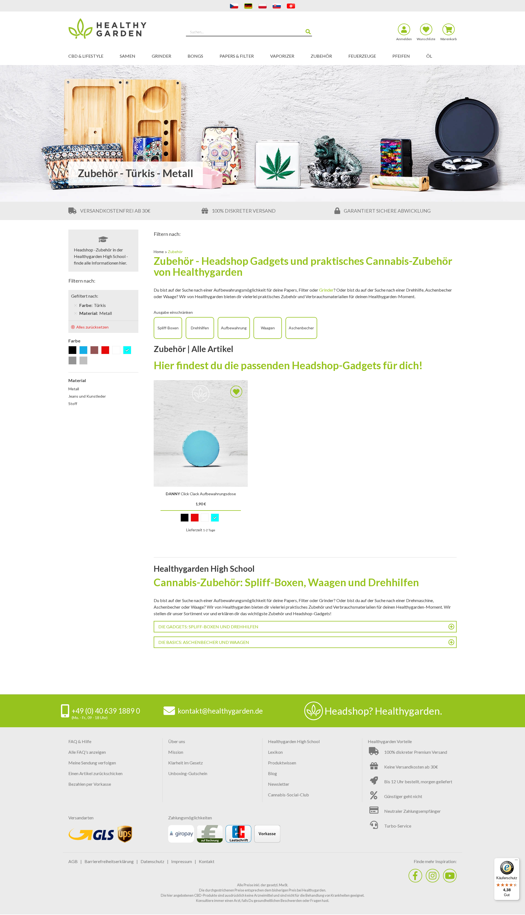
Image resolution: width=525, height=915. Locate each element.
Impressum (181, 861)
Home (159, 251)
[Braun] (95, 350)
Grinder (326, 289)
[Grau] (73, 360)
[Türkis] (128, 350)
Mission (175, 752)
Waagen (268, 327)
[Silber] (84, 360)
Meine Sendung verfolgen (92, 762)
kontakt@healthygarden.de (220, 710)
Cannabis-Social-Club (288, 794)
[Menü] (516, 861)
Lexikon (275, 752)
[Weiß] (117, 350)
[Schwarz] (73, 350)
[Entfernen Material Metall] (75, 313)
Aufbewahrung (234, 327)
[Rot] (106, 350)
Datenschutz (152, 861)
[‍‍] (415, 875)
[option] (184, 518)
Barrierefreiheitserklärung (109, 861)
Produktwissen (282, 762)
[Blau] (84, 350)
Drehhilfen (200, 327)
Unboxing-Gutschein (187, 773)
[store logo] (116, 29)
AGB (73, 861)
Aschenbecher (301, 327)
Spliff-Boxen (168, 327)
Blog (272, 773)
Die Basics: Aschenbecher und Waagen (203, 642)
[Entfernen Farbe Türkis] (75, 305)
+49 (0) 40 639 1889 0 (106, 710)
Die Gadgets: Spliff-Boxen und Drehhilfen (208, 626)
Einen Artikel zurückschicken (95, 773)
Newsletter (278, 784)
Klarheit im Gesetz (185, 762)
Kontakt (206, 861)
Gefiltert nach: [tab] (84, 295)
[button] (236, 392)
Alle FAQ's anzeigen (87, 752)
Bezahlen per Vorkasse (89, 784)
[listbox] (200, 519)
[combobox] (249, 32)
